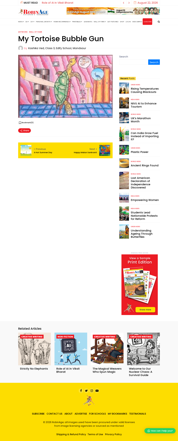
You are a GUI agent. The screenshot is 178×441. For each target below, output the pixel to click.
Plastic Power (139, 152)
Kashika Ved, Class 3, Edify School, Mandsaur (57, 48)
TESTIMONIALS (137, 413)
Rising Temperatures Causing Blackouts (145, 90)
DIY (32, 22)
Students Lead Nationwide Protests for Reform (144, 216)
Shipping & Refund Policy (71, 434)
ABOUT (68, 413)
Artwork (23, 32)
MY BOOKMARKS (117, 413)
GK (26, 22)
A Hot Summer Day (43, 152)
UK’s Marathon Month (141, 119)
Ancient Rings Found (145, 165)
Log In (128, 22)
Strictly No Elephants (34, 369)
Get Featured (112, 22)
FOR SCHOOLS (97, 413)
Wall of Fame (99, 22)
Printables (76, 22)
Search (123, 56)
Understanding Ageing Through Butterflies (142, 234)
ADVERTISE (81, 413)
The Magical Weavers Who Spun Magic (107, 370)
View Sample (137, 22)
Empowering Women (145, 200)
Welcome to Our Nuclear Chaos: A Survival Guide (140, 372)
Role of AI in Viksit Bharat (57, 2)
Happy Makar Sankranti (85, 152)
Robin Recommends (61, 22)
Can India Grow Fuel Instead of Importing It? (145, 136)
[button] (123, 2)
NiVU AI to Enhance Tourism (143, 105)
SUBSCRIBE (148, 22)
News (20, 22)
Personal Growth (43, 22)
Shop (122, 22)
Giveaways (88, 22)
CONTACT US (54, 413)
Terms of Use (95, 434)
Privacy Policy (113, 434)
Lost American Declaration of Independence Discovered (140, 182)
